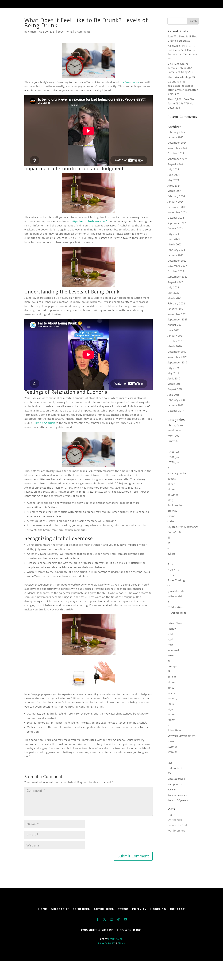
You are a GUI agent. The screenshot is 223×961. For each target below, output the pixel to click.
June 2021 (173, 330)
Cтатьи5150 (174, 532)
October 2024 (175, 153)
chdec (170, 521)
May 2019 (173, 373)
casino (171, 516)
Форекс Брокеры (177, 795)
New (170, 644)
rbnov (171, 719)
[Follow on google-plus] (118, 919)
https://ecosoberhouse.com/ (89, 221)
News (170, 655)
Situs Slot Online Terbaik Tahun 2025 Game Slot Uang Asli (180, 68)
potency (172, 698)
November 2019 (177, 357)
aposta (171, 478)
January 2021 (175, 335)
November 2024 (177, 148)
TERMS (121, 943)
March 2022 (174, 298)
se (168, 725)
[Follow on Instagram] (111, 919)
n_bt (170, 634)
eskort (171, 553)
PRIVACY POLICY (107, 943)
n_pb (170, 639)
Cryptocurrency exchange (182, 526)
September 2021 (177, 319)
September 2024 (177, 158)
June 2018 (173, 394)
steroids (172, 752)
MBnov (171, 628)
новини (171, 789)
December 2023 (176, 207)
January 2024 (175, 201)
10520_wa (173, 457)
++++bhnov (174, 430)
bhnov (171, 489)
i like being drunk (44, 423)
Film (170, 564)
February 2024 (176, 196)
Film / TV (173, 569)
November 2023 (177, 212)
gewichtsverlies (176, 591)
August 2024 (175, 164)
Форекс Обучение (177, 800)
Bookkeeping (175, 505)
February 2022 (176, 303)
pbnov (171, 682)
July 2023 (173, 234)
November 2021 (177, 314)
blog (170, 500)
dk (168, 537)
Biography (60, 909)
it (168, 601)
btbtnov (172, 510)
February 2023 (176, 250)
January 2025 (175, 137)
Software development (181, 736)
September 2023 (177, 223)
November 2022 (177, 266)
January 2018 (175, 405)
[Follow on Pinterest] (125, 919)
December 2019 (176, 351)
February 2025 (176, 132)
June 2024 (173, 174)
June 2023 (173, 239)
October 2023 (175, 217)
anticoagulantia (177, 473)
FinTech (172, 575)
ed (168, 542)
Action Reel (104, 909)
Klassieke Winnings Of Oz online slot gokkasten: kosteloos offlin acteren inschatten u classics (182, 86)
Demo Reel (81, 909)
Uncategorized (176, 778)
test (169, 762)
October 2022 (175, 271)
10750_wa (173, 462)
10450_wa (173, 451)
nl (168, 660)
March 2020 (174, 346)
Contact (177, 909)
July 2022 (173, 287)
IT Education (175, 607)
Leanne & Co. (115, 939)
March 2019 (174, 384)
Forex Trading (176, 580)
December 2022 (176, 260)
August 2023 (175, 228)
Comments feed (177, 825)
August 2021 (175, 325)
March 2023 (174, 244)
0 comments (82, 31)
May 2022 (173, 292)
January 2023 (175, 255)
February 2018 (176, 400)
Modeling (158, 909)
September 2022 (177, 276)
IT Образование (176, 612)
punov (171, 714)
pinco (170, 687)
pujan (170, 709)
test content (174, 768)
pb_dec (171, 676)
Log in (171, 814)
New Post (173, 650)
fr (168, 585)
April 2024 (173, 185)
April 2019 (173, 378)
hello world (174, 596)
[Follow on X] (104, 919)
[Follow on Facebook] (97, 919)
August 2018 (175, 389)
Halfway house (130, 82)
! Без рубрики (175, 425)
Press (170, 703)
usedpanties (174, 784)
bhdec (171, 484)
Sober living (65, 31)
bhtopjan (173, 494)
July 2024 (173, 169)
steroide (172, 746)
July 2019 (173, 368)
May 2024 (173, 180)
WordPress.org (176, 830)
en (168, 548)
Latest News (174, 623)
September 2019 (177, 362)
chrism (32, 31)
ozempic (172, 666)
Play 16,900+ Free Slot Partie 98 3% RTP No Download (181, 103)
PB (169, 671)
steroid (171, 741)
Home (42, 909)
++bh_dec (173, 435)
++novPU (172, 441)
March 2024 (174, 191)
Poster (171, 693)
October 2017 (175, 410)
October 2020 (175, 341)
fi (168, 559)
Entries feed (174, 819)
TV (169, 773)
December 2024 (176, 142)
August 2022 (175, 282)
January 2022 (175, 309)
